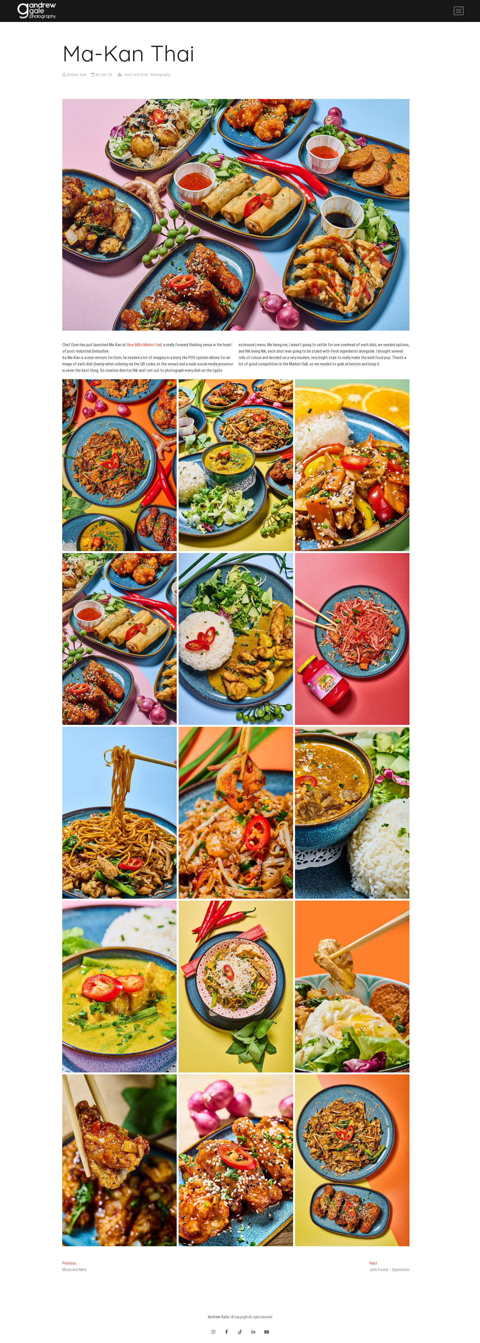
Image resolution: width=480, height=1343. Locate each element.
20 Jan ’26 (103, 74)
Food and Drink (136, 74)
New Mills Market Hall (144, 344)
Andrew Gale (76, 74)
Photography (161, 74)
